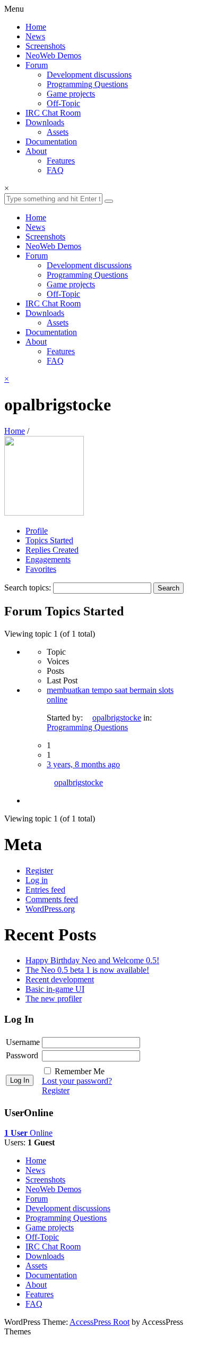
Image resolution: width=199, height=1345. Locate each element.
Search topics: (27, 587)
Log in (36, 880)
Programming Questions (87, 84)
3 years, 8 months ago (83, 764)
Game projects (71, 93)
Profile (36, 530)
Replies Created (52, 549)
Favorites (40, 568)
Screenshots (45, 45)
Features (61, 160)
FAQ (55, 170)
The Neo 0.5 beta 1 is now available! (87, 969)
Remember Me (80, 1071)
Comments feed (51, 899)
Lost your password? (77, 1080)
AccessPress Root (99, 1321)
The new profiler (53, 998)
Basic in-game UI (54, 988)
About (36, 151)
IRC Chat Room (53, 112)
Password (22, 1055)
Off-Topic (63, 103)
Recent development (59, 979)
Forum (36, 65)
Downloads (44, 122)
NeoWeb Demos (53, 55)
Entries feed (45, 889)
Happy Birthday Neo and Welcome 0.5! (92, 960)
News (35, 36)
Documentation (51, 141)
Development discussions (89, 74)
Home (35, 26)
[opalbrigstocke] (44, 512)
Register (39, 870)
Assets (57, 131)
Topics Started (49, 540)
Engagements (48, 559)
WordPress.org (50, 908)
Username (23, 1042)
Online (28, 1132)
